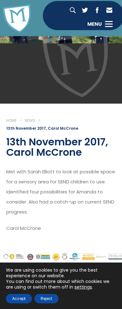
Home (11, 120)
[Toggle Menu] (100, 24)
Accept (19, 298)
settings (83, 287)
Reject (46, 298)
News (30, 120)
